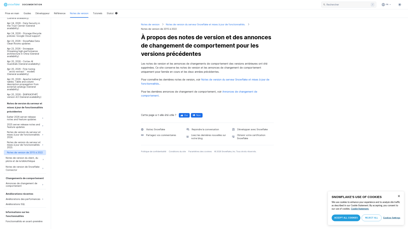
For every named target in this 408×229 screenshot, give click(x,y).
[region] (366, 208)
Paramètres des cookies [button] (200, 151)
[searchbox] (348, 4)
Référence (60, 13)
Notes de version (79, 13)
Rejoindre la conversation (205, 129)
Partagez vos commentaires (161, 135)
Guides (27, 13)
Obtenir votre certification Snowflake (251, 137)
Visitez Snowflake (155, 129)
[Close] (398, 196)
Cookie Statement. (360, 209)
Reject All (371, 218)
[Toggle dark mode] (400, 4)
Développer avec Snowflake (252, 129)
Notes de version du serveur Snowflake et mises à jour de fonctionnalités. (205, 24)
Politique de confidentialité (153, 151)
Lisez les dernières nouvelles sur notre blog (208, 137)
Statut (110, 13)
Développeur (43, 13)
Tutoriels (97, 13)
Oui (186, 115)
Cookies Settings (391, 218)
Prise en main (12, 13)
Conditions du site (177, 151)
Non (198, 115)
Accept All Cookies (346, 218)
